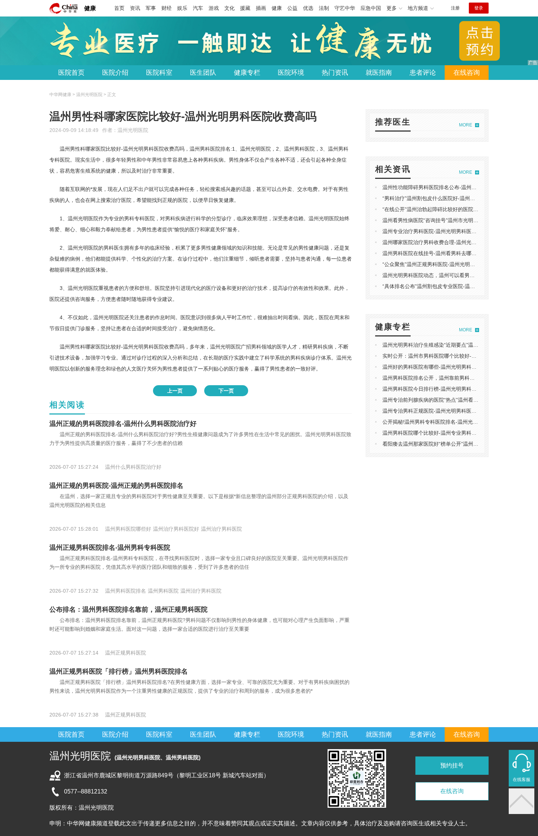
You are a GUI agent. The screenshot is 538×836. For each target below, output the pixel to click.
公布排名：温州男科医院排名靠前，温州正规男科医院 (128, 609)
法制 (324, 8)
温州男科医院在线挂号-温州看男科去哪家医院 (434, 253)
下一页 (226, 391)
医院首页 (71, 72)
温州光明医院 (132, 130)
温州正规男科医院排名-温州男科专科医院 (109, 547)
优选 (308, 8)
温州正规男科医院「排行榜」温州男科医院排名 (118, 671)
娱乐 (182, 8)
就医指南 (379, 72)
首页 (119, 8)
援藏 (245, 8)
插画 (261, 8)
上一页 (175, 391)
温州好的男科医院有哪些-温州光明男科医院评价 (437, 367)
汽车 (198, 8)
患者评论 (423, 72)
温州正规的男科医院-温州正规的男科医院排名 (116, 485)
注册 (455, 8)
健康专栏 (247, 72)
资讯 (135, 8)
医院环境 (291, 72)
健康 (90, 8)
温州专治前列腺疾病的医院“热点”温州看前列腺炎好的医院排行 (453, 400)
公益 (292, 8)
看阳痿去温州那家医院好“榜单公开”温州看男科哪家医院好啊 (450, 444)
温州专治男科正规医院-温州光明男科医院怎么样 (437, 411)
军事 (151, 8)
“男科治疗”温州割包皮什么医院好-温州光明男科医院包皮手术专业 (456, 198)
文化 (229, 8)
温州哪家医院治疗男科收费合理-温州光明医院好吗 (439, 242)
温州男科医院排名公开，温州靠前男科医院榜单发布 (441, 378)
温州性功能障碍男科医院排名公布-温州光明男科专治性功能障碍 (455, 187)
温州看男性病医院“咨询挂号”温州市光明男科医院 (438, 220)
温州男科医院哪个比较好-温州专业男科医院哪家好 (439, 433)
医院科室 (159, 72)
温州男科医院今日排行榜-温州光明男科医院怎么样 (439, 389)
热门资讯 (335, 72)
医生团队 (203, 72)
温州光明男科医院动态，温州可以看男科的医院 (436, 275)
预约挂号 (452, 765)
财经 (166, 8)
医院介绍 (115, 72)
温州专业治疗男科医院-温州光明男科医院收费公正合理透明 (450, 231)
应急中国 (370, 8)
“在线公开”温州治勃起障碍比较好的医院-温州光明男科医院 (449, 209)
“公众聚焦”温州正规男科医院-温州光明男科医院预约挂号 (446, 264)
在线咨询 (466, 72)
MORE (465, 125)
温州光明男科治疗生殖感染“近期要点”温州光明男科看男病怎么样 (456, 345)
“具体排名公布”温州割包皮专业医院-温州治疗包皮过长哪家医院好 (456, 286)
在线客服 (521, 779)
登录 (478, 8)
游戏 (214, 8)
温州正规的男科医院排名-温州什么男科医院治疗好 (123, 423)
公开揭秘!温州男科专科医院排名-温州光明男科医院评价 (445, 422)
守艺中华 (345, 8)
